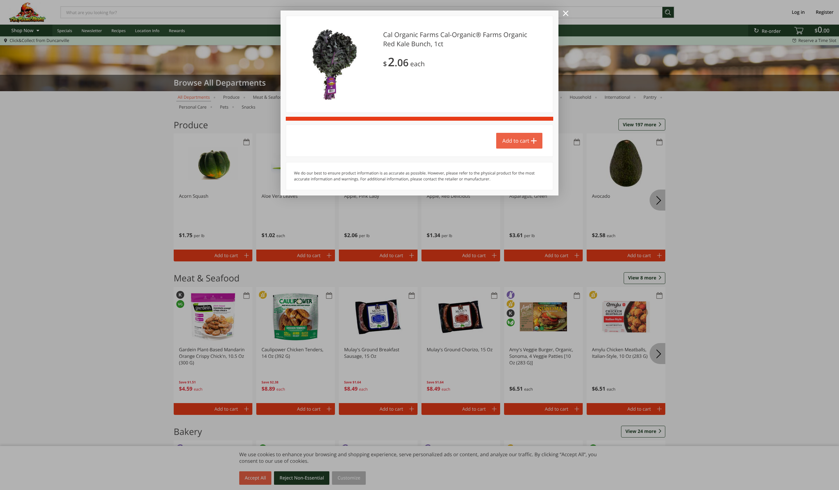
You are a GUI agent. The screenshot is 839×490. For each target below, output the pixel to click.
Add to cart (515, 140)
